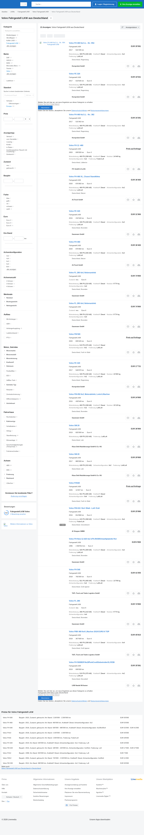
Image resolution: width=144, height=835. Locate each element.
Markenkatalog (38, 800)
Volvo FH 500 (7, 717)
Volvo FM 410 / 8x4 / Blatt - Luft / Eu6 (84, 508)
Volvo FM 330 (8, 763)
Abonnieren (45, 108)
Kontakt (4, 792)
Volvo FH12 (7, 753)
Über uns (5, 785)
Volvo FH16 (7, 738)
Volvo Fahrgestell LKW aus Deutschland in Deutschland (21, 768)
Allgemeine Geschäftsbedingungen (45, 785)
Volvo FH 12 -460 (76, 145)
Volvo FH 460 (74, 242)
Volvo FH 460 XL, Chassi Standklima (84, 177)
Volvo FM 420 (8, 748)
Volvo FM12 (7, 758)
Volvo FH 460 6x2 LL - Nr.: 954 (81, 43)
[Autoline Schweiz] (9, 4)
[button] (133, 66)
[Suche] (33, 4)
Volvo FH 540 (74, 570)
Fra (8, 801)
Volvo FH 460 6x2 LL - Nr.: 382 (81, 115)
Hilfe (3, 788)
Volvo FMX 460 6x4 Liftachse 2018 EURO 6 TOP (89, 632)
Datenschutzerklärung (41, 788)
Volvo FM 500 (74, 334)
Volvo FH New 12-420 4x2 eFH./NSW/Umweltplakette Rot (93, 539)
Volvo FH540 (74, 483)
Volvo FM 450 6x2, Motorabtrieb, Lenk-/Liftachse (89, 394)
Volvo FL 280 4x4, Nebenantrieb (82, 273)
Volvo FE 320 (74, 74)
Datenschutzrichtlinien (79, 110)
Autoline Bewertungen (41, 796)
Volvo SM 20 (74, 425)
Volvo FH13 (7, 733)
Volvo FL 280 (74, 601)
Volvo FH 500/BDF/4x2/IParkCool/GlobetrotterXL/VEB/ (92, 662)
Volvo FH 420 (7, 743)
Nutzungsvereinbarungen (100, 110)
